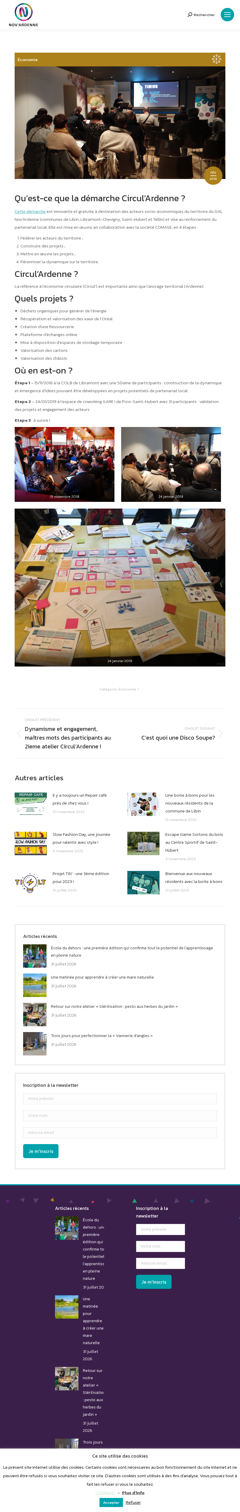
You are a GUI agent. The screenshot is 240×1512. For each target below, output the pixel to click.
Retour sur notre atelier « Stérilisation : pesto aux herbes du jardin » (114, 1006)
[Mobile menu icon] (227, 14)
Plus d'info (133, 1492)
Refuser (133, 1502)
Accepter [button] (111, 1502)
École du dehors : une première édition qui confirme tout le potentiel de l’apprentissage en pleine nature (132, 951)
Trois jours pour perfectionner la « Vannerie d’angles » (102, 1036)
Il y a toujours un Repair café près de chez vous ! (80, 799)
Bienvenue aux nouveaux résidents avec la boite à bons (193, 877)
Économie (28, 59)
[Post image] (31, 804)
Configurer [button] (105, 1492)
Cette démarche (30, 211)
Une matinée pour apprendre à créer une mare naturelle (102, 977)
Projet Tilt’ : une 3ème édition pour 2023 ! (81, 877)
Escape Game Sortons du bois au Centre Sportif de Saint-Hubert (194, 842)
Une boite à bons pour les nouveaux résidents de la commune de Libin (190, 803)
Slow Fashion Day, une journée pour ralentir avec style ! (81, 838)
